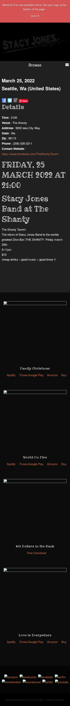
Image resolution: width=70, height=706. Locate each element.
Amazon (52, 375)
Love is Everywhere (35, 635)
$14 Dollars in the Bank (35, 546)
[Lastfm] (60, 677)
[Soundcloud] (31, 682)
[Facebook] (45, 677)
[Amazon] (11, 677)
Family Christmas (35, 368)
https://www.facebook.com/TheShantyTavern (30, 154)
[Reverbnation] (11, 682)
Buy (63, 375)
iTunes (23, 375)
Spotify (11, 375)
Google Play (36, 375)
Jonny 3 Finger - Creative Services (46, 699)
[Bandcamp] (28, 677)
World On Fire (35, 457)
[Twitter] (47, 682)
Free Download (36, 553)
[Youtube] (61, 682)
